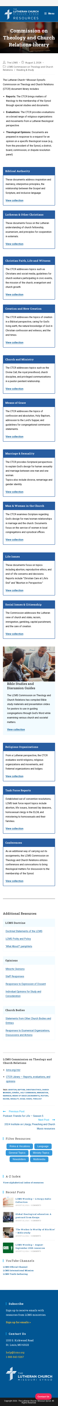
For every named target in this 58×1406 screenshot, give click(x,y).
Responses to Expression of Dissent (26, 983)
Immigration (42, 1093)
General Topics (17, 1152)
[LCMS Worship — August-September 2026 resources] (8, 1248)
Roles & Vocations (20, 1146)
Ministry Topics (41, 1152)
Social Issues (26, 1099)
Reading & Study (25, 70)
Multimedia (39, 1159)
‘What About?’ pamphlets (19, 946)
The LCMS (12, 62)
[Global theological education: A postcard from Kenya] (8, 1217)
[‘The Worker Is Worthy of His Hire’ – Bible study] (8, 1232)
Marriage (7, 1096)
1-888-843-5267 (15, 1356)
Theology (37, 1099)
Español (15, 1093)
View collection (14, 200)
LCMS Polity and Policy (18, 938)
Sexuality (14, 1099)
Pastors (44, 1096)
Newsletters (19, 1159)
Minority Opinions (15, 968)
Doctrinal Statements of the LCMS (24, 931)
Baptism (21, 1090)
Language (43, 1146)
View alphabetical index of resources (23, 1182)
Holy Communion (28, 1093)
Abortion (12, 1090)
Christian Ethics (33, 1090)
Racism (6, 1099)
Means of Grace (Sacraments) (26, 1096)
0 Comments (36, 1205)
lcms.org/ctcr (13, 1070)
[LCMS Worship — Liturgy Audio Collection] (8, 1202)
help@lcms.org (15, 1352)
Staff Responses (15, 976)
